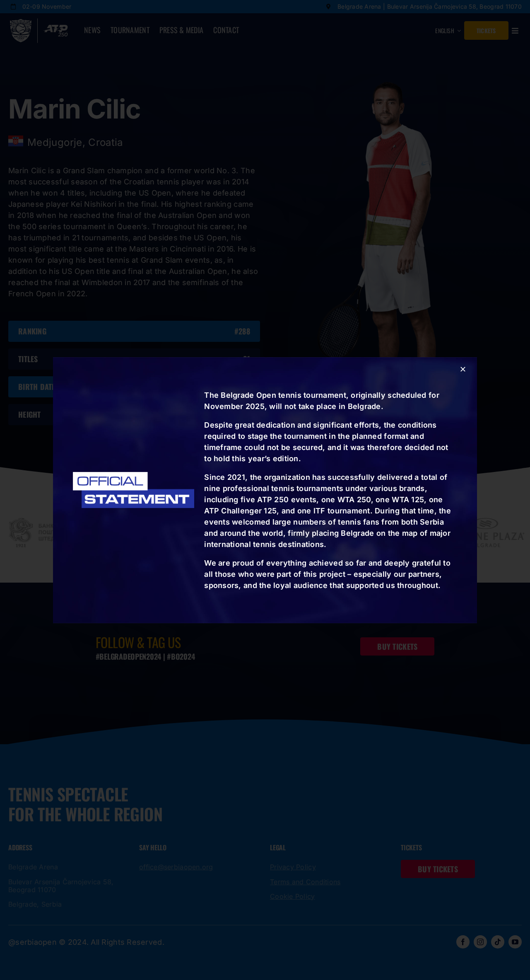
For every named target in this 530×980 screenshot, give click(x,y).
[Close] (463, 369)
